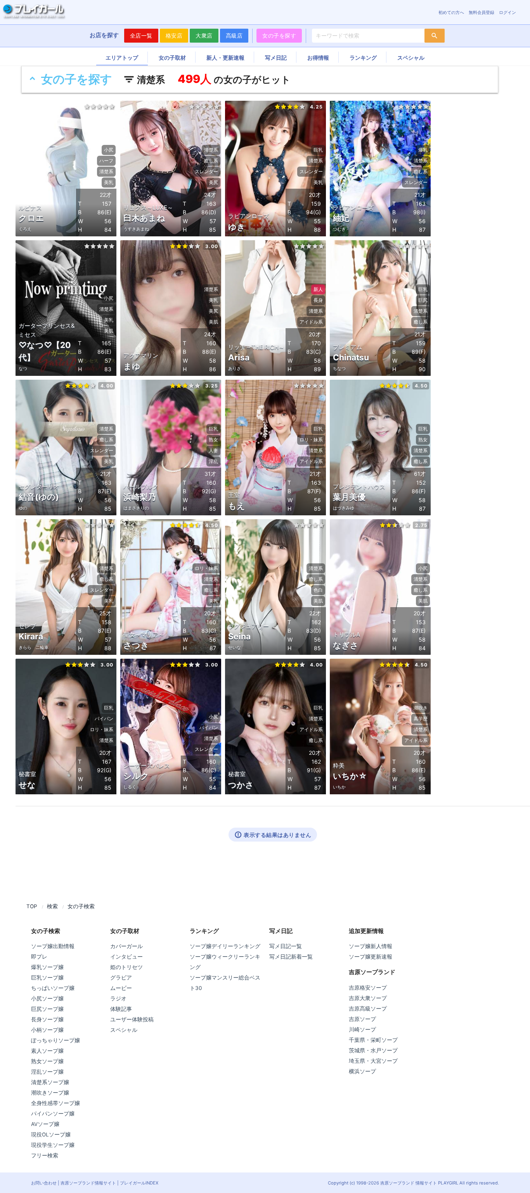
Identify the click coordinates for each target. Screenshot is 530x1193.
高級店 (234, 35)
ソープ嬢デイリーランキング (225, 946)
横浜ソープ (362, 1071)
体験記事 (121, 1009)
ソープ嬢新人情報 (370, 946)
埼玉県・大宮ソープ (373, 1061)
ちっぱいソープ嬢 (52, 988)
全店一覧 (141, 35)
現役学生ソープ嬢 (52, 1145)
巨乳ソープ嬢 (47, 977)
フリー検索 (44, 1155)
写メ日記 (276, 57)
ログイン (507, 12)
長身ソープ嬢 (47, 1019)
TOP (31, 906)
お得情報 (318, 57)
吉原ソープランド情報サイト (88, 1183)
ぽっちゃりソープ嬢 (55, 1040)
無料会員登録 (481, 12)
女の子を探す (279, 35)
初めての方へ (451, 12)
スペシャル (410, 57)
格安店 (174, 35)
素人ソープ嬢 (47, 1051)
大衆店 (204, 35)
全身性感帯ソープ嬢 (55, 1103)
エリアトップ (122, 57)
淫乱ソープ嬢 (47, 1072)
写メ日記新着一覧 (291, 957)
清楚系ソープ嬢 (50, 1082)
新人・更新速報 (225, 57)
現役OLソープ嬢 (51, 1134)
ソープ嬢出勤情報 (52, 946)
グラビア (121, 977)
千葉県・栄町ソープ (373, 1040)
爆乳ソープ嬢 (47, 967)
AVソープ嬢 (45, 1124)
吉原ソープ (362, 1019)
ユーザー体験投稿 (132, 1019)
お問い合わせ (44, 1183)
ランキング (363, 57)
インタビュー (126, 957)
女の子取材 (172, 57)
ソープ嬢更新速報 (370, 957)
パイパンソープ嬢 (52, 1113)
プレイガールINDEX (139, 1183)
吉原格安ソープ (368, 988)
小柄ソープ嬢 (47, 1030)
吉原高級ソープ (368, 1008)
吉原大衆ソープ (368, 998)
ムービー (121, 988)
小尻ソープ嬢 (47, 998)
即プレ (39, 957)
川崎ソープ (362, 1029)
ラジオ (118, 998)
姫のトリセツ (126, 967)
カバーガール (126, 946)
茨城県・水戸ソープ (373, 1050)
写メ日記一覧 (285, 946)
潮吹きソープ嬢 (50, 1093)
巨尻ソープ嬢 (47, 1009)
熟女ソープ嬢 (47, 1061)
